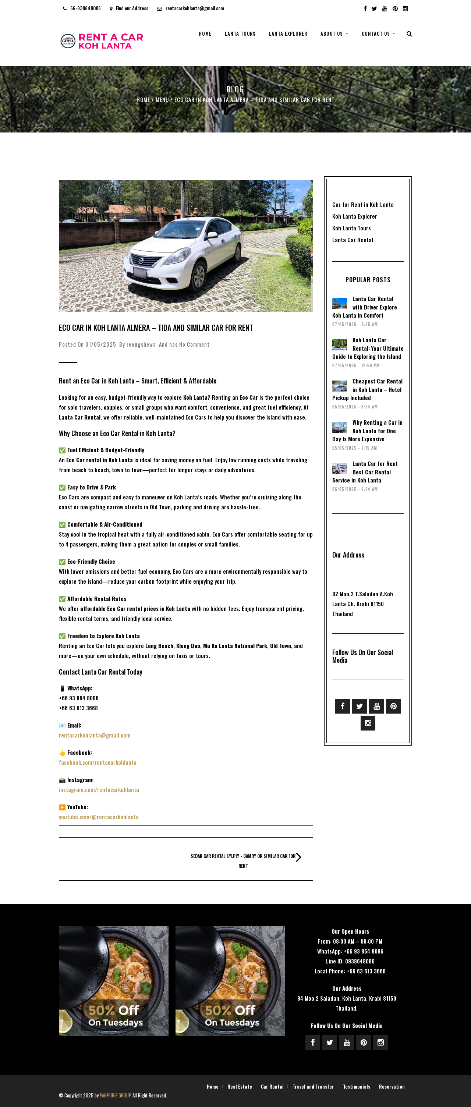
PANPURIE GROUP (115, 1095)
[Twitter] (359, 706)
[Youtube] (384, 9)
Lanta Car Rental (352, 240)
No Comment (194, 344)
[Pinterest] (395, 9)
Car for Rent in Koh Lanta (363, 204)
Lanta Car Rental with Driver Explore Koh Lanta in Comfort (364, 306)
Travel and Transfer (313, 1086)
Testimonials (356, 1086)
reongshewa (141, 344)
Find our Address (132, 8)
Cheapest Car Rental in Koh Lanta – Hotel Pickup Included (367, 389)
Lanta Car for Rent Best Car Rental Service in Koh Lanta (365, 471)
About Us (332, 33)
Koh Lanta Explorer (354, 216)
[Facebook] (342, 706)
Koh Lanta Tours (351, 228)
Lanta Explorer (288, 33)
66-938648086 (85, 8)
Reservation (392, 1086)
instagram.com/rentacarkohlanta (99, 789)
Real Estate (239, 1086)
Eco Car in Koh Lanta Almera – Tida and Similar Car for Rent (156, 327)
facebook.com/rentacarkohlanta (98, 762)
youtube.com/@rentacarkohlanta (99, 817)
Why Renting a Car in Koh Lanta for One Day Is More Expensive (367, 430)
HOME (205, 33)
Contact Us (376, 33)
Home (143, 99)
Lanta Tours (240, 33)
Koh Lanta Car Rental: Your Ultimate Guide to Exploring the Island (368, 348)
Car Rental (272, 1086)
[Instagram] (405, 9)
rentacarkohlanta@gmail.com (195, 8)
